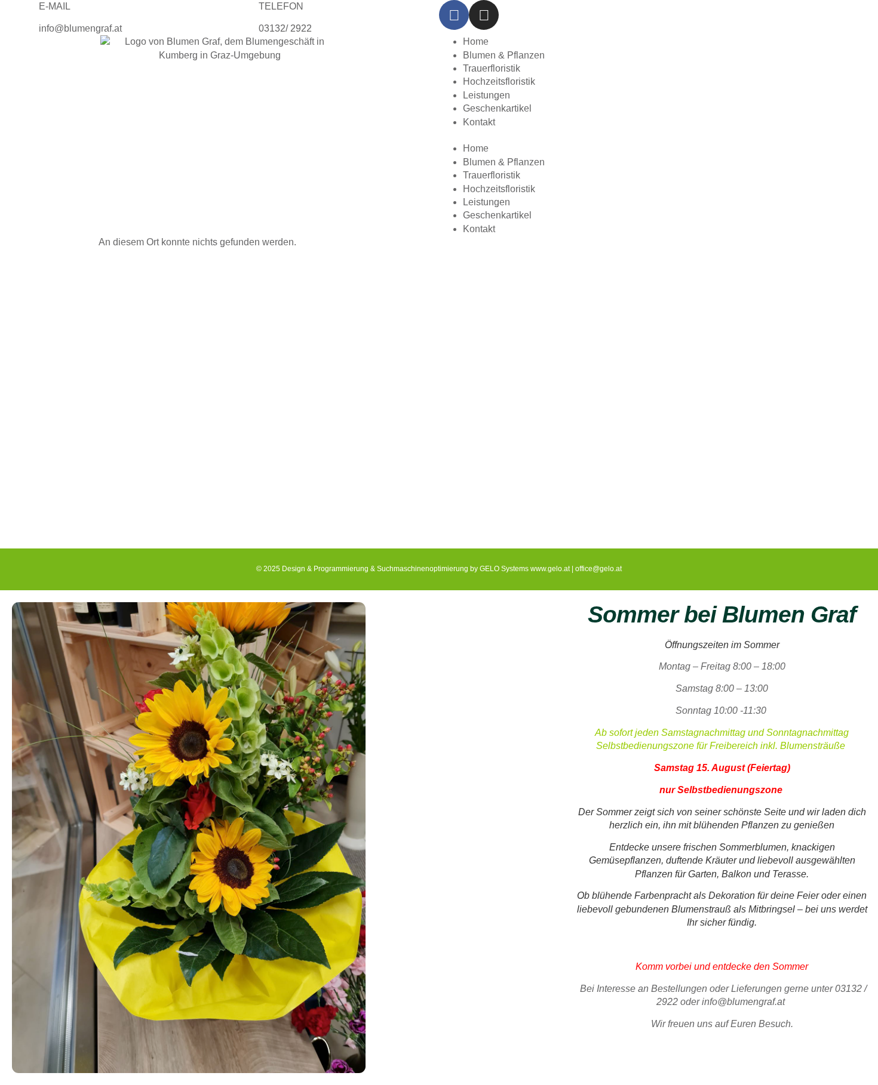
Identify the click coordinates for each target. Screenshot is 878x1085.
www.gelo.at (550, 569)
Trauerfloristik (491, 68)
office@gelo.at (598, 569)
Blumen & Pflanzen (504, 55)
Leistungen (486, 95)
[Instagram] (484, 15)
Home (476, 41)
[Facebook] (454, 15)
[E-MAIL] (15, 15)
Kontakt (479, 122)
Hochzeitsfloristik (499, 81)
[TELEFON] (235, 15)
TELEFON (281, 6)
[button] (658, 135)
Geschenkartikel (497, 108)
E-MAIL (54, 6)
